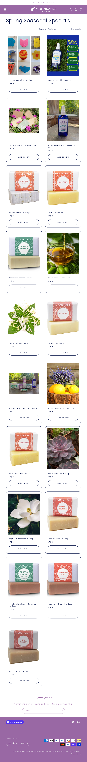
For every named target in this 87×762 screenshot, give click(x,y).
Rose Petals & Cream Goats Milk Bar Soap (22, 605)
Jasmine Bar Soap (56, 343)
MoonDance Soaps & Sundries (28, 751)
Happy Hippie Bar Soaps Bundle (22, 145)
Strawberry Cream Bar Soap (60, 604)
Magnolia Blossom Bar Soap (21, 539)
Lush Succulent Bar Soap (58, 473)
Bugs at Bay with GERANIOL (59, 80)
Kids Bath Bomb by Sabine (20, 80)
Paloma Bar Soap (55, 213)
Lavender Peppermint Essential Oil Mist (63, 146)
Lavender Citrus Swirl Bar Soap (61, 408)
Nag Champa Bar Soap (18, 671)
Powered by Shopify (45, 751)
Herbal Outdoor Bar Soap (59, 278)
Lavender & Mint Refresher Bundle (23, 408)
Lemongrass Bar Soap (18, 473)
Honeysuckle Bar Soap (18, 343)
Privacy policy (76, 754)
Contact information (73, 751)
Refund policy (59, 751)
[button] (5, 9)
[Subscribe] (62, 711)
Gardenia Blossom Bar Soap (21, 278)
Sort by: (42, 29)
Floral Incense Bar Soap (58, 539)
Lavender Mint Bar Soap (19, 213)
